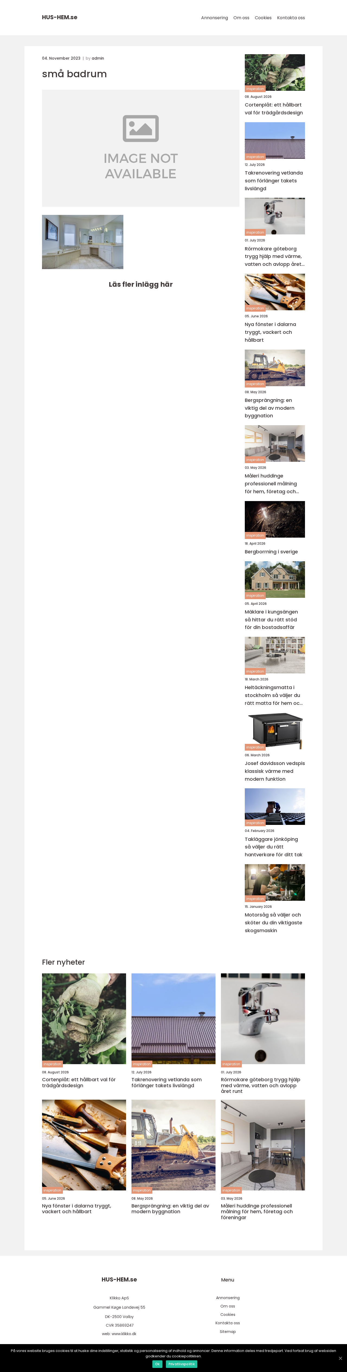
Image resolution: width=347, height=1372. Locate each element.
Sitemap (228, 1331)
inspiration (255, 88)
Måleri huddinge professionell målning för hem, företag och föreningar (271, 483)
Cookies (263, 18)
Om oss (241, 18)
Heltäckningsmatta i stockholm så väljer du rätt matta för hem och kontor (274, 695)
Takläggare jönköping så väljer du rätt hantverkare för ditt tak (274, 847)
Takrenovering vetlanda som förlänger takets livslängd (274, 180)
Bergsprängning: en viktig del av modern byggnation (269, 408)
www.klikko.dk (124, 1334)
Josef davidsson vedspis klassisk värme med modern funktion (275, 771)
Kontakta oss (291, 18)
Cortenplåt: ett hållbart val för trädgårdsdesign (274, 108)
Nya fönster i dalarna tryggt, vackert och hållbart (270, 332)
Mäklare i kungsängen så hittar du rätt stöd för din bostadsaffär (271, 619)
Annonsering (214, 18)
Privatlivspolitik (182, 1364)
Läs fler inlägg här (141, 284)
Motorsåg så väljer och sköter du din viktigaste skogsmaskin (273, 922)
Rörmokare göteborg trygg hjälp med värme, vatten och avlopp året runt (273, 256)
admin (98, 58)
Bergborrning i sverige (271, 551)
